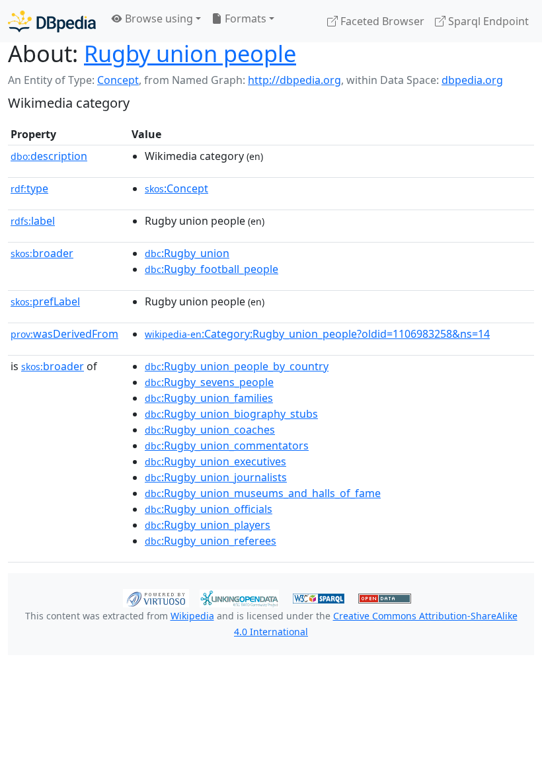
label (33, 221)
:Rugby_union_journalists (216, 477)
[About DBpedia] (52, 21)
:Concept (176, 188)
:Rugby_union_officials (208, 509)
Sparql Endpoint (487, 21)
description (49, 156)
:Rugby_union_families (209, 398)
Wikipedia (192, 615)
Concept (118, 80)
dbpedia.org (472, 80)
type (29, 188)
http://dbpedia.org (294, 80)
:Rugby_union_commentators (227, 445)
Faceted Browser (381, 21)
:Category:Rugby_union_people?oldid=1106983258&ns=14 (317, 334)
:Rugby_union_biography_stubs (231, 414)
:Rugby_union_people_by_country (237, 366)
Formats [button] (244, 18)
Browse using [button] (157, 18)
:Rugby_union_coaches (210, 429)
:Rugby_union (187, 253)
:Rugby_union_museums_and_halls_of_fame (263, 493)
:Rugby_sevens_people (209, 382)
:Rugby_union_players (207, 525)
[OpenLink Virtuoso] (156, 597)
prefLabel (45, 301)
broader (42, 253)
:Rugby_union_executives (215, 461)
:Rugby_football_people (211, 269)
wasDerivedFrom (64, 334)
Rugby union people (190, 53)
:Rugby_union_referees (210, 540)
